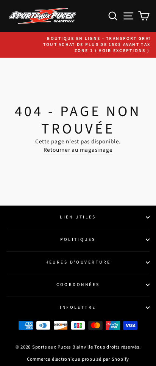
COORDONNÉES (78, 284)
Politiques (77, 239)
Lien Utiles (78, 217)
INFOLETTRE (78, 307)
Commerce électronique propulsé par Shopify (78, 359)
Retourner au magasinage (78, 150)
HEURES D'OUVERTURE (78, 262)
